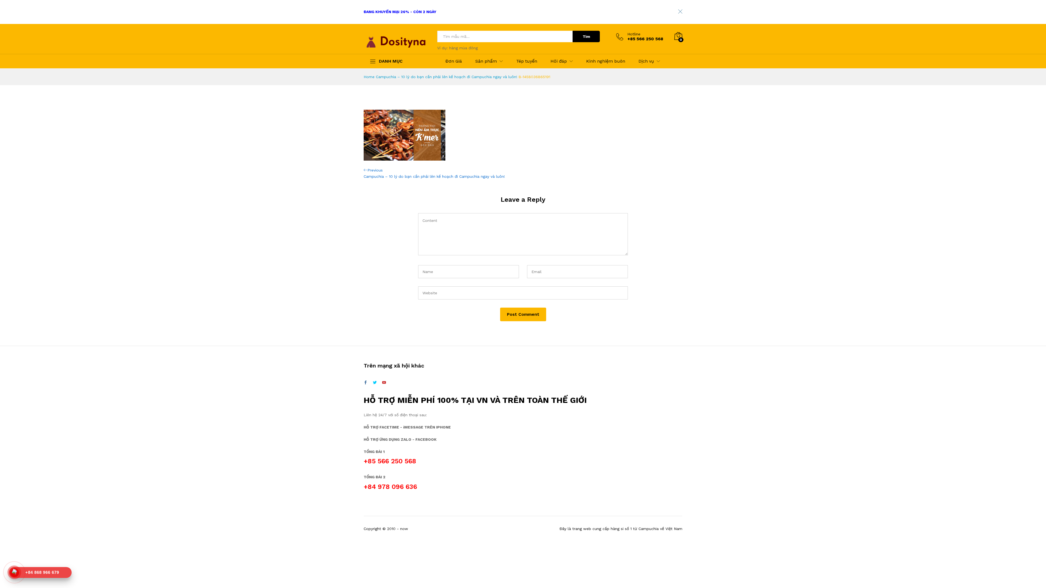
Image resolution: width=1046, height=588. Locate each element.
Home (369, 77)
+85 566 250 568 (390, 461)
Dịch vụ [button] (646, 61)
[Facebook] (365, 383)
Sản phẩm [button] (486, 61)
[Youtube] (384, 383)
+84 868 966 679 (42, 572)
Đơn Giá (453, 61)
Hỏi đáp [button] (559, 61)
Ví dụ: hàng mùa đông (457, 48)
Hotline (633, 34)
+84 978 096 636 (390, 487)
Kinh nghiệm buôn (605, 61)
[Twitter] (374, 383)
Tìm (586, 36)
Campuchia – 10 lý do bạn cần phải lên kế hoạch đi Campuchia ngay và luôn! (446, 77)
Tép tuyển (526, 61)
